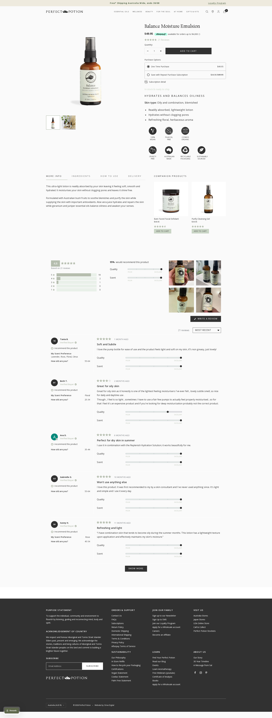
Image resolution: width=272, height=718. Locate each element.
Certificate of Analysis (162, 676)
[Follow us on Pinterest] (206, 672)
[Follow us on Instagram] (200, 672)
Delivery (135, 176)
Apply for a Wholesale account (166, 627)
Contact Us (116, 615)
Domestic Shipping (120, 631)
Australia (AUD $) (54, 705)
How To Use (109, 176)
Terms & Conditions (120, 638)
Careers (156, 631)
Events (155, 665)
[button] (185, 40)
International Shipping (121, 634)
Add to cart (162, 231)
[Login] (218, 11)
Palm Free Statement (121, 680)
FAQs (113, 619)
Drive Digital (109, 705)
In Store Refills (118, 661)
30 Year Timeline (201, 661)
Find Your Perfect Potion (163, 657)
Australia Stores (201, 615)
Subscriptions (117, 623)
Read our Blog (159, 661)
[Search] (207, 11)
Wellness (137, 11)
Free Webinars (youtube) (163, 673)
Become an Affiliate (161, 634)
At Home (178, 11)
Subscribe (92, 666)
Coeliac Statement (119, 676)
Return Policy (117, 627)
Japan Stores (199, 619)
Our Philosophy (118, 657)
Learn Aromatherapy (161, 669)
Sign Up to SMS (159, 619)
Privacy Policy (117, 642)
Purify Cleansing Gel (201, 219)
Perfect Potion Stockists (205, 631)
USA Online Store (201, 623)
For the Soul (163, 11)
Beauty (149, 11)
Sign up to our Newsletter (164, 615)
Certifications (117, 669)
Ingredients (81, 176)
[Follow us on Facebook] (195, 672)
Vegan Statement (119, 673)
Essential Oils (121, 11)
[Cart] (224, 11)
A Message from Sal (203, 665)
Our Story (198, 657)
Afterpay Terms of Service (123, 646)
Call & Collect (200, 627)
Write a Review (209, 320)
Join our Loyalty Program (163, 623)
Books (155, 680)
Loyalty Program (217, 3)
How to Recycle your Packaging (125, 665)
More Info (54, 176)
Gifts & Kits (192, 11)
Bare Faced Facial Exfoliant (166, 219)
